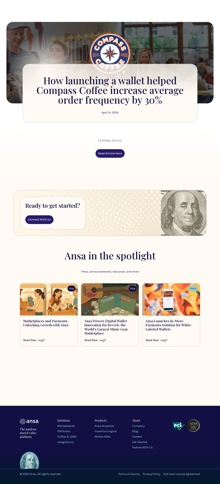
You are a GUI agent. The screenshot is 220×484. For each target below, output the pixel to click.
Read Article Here (110, 153)
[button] (111, 13)
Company (154, 13)
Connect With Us (39, 219)
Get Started (188, 13)
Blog (171, 13)
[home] (29, 13)
